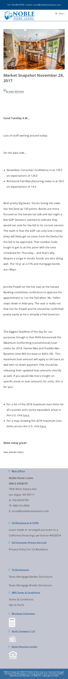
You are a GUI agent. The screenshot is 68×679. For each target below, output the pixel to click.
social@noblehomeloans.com (47, 4)
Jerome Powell (16, 452)
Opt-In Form (16, 605)
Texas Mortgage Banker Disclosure (30, 576)
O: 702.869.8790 (19, 500)
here (26, 415)
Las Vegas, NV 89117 (22, 494)
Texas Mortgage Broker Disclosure (30, 585)
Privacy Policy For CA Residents (28, 549)
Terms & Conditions (21, 599)
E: (10, 511)
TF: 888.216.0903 (19, 505)
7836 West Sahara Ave (23, 489)
